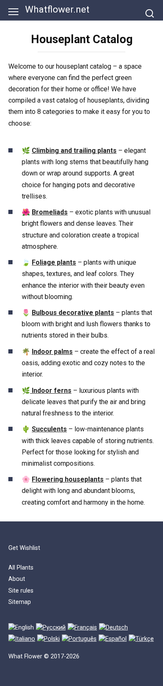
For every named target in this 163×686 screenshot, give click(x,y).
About (16, 579)
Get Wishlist (24, 548)
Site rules (20, 590)
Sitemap (19, 602)
